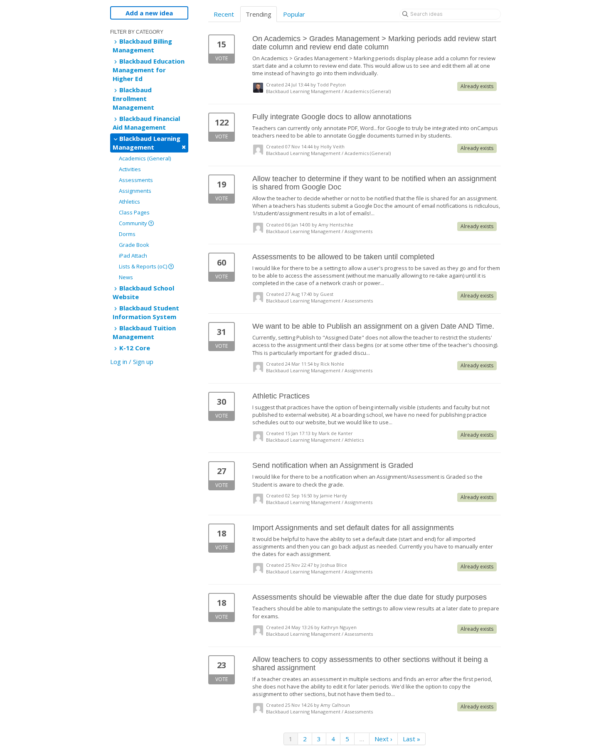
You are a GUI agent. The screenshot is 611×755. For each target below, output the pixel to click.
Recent (224, 14)
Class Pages (134, 212)
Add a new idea (149, 13)
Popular (294, 14)
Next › (383, 739)
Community (133, 223)
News (126, 277)
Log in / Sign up (131, 361)
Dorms (127, 234)
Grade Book (134, 244)
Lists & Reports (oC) (143, 266)
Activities (130, 169)
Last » (411, 739)
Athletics (129, 201)
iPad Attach (133, 255)
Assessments (136, 180)
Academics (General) (145, 158)
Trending (258, 14)
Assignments (135, 190)
